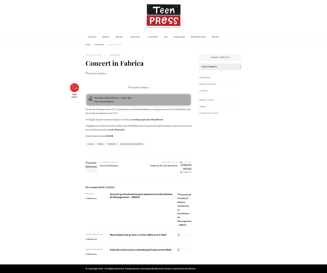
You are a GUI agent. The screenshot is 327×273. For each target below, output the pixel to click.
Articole (92, 37)
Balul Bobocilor (198, 37)
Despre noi (205, 78)
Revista (215, 37)
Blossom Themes (163, 269)
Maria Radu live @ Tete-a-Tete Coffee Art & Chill (138, 234)
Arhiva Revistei (207, 84)
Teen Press (74, 96)
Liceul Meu (153, 37)
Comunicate (179, 37)
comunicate (115, 55)
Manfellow (112, 144)
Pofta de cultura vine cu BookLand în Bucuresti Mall (140, 249)
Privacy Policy (207, 100)
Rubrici (106, 37)
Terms (202, 107)
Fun (166, 37)
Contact (203, 91)
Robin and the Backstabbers (131, 144)
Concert (90, 144)
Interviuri (135, 37)
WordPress (189, 269)
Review (119, 37)
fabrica (101, 144)
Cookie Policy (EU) (208, 113)
